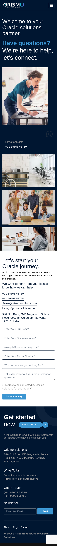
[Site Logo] (13, 5)
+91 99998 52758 (13, 298)
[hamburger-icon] (51, 5)
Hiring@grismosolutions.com (19, 308)
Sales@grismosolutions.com (19, 303)
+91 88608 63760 (13, 293)
